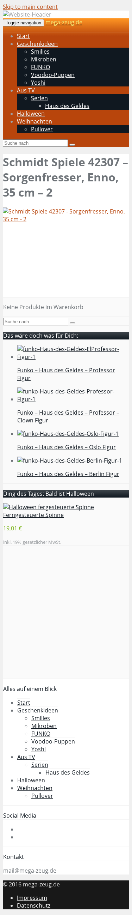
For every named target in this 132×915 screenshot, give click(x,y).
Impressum (32, 898)
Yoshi (38, 82)
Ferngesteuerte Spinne (33, 515)
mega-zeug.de (63, 22)
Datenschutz (33, 905)
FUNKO (40, 67)
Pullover (42, 129)
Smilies (40, 51)
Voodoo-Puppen (53, 75)
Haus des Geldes (67, 106)
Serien (39, 98)
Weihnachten (34, 121)
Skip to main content (30, 7)
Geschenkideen (37, 44)
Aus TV (26, 90)
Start (23, 36)
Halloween (31, 114)
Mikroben (43, 59)
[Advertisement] (66, 263)
